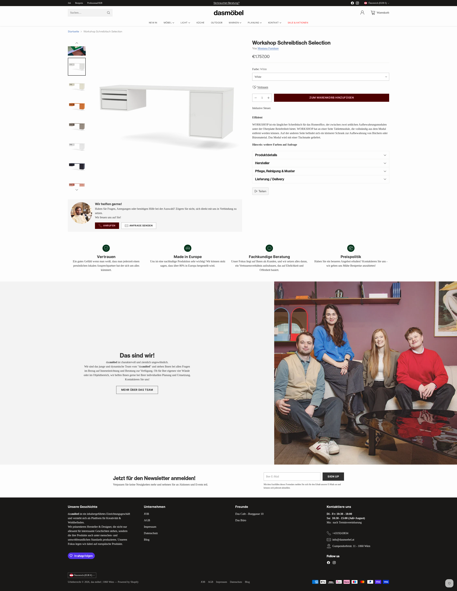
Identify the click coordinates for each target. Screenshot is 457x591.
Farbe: (259, 69)
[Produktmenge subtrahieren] (255, 98)
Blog (146, 539)
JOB (146, 513)
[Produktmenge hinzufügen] (268, 98)
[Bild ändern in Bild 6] (77, 107)
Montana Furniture (268, 48)
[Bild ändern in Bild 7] (77, 127)
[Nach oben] (77, 43)
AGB (147, 520)
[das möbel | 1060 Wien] (228, 12)
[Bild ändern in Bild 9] (77, 167)
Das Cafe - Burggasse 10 (249, 513)
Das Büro (240, 520)
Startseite (73, 31)
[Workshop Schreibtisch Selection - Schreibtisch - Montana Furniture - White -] (165, 116)
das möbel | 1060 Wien (102, 581)
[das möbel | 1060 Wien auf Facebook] (352, 3)
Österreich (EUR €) (377, 3)
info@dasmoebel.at (343, 539)
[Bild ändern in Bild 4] (77, 67)
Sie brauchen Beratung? (226, 2)
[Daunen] (77, 190)
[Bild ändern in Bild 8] (77, 147)
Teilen (262, 191)
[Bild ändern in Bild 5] (77, 87)
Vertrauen (262, 87)
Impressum (150, 526)
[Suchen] (108, 12)
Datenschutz (151, 533)
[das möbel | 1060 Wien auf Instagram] (357, 3)
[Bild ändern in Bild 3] (77, 47)
